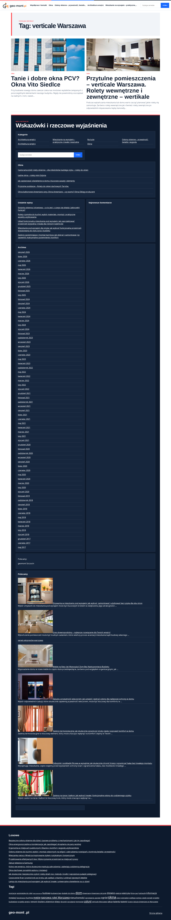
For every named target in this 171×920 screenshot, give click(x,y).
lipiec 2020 (22, 466)
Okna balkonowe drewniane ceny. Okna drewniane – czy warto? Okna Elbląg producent (56, 191)
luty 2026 (22, 278)
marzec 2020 (23, 483)
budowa (46, 893)
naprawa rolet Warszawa (55, 897)
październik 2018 (25, 500)
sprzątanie (71, 902)
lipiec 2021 (22, 414)
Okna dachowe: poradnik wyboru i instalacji (28, 870)
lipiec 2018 (22, 508)
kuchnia (29, 897)
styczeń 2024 (23, 329)
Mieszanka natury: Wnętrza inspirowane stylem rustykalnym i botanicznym (42, 855)
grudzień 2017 (24, 539)
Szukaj (165, 5)
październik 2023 (25, 337)
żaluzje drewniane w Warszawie (145, 902)
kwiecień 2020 (24, 479)
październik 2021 (25, 402)
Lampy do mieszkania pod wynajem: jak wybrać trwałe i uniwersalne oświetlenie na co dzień (49, 881)
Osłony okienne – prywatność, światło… (70, 5)
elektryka (126, 893)
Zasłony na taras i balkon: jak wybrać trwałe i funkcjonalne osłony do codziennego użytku (92, 795)
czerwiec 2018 (24, 513)
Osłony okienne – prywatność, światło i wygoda (135, 140)
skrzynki (63, 902)
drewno (111, 893)
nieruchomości (77, 897)
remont (33, 901)
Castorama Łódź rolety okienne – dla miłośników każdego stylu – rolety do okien (53, 170)
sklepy (57, 901)
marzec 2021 (23, 432)
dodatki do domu (68, 893)
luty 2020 (22, 487)
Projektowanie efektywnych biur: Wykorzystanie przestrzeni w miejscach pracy (43, 859)
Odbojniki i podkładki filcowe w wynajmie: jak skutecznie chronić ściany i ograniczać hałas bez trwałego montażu (102, 763)
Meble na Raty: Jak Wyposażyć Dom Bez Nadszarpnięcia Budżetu (81, 666)
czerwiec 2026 (24, 260)
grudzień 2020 (24, 444)
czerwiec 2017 (24, 543)
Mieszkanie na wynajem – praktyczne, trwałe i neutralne (66, 140)
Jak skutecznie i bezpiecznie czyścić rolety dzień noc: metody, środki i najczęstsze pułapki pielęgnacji (52, 874)
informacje (151, 893)
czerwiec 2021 (24, 419)
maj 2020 (22, 474)
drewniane (86, 893)
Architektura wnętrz (96, 5)
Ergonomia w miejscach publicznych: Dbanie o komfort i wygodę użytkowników (44, 848)
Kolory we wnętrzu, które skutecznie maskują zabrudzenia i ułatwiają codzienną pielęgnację (49, 866)
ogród (104, 897)
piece (118, 898)
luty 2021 (22, 436)
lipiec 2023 (22, 350)
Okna (51, 5)
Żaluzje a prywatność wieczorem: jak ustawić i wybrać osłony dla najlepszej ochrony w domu (93, 699)
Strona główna (155, 913)
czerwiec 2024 (24, 308)
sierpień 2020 (24, 461)
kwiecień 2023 (24, 363)
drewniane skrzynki (98, 893)
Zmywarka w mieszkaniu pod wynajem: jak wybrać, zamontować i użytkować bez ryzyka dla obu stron (97, 603)
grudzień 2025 (24, 286)
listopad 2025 (24, 290)
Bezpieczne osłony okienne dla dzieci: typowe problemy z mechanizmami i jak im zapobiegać (49, 840)
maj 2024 (22, 312)
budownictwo (56, 893)
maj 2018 (22, 517)
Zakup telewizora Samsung (21, 863)
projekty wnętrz (24, 902)
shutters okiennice (46, 901)
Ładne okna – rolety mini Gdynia (32, 175)
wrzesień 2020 (24, 457)
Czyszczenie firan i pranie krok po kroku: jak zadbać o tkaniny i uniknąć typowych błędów (48, 877)
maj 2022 (22, 372)
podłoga (132, 898)
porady (150, 898)
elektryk (119, 893)
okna (112, 897)
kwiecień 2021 (24, 427)
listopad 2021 (24, 397)
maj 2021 (22, 423)
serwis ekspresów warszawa (30, 640)
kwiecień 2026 (24, 269)
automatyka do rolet (24, 893)
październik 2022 (25, 367)
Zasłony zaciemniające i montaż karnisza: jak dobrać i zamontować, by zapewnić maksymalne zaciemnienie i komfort (49, 236)
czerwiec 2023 (24, 355)
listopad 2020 (24, 449)
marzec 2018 (23, 526)
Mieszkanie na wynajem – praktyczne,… (121, 5)
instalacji (12, 897)
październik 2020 (25, 453)
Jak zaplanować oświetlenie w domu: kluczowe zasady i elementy (46, 181)
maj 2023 (22, 359)
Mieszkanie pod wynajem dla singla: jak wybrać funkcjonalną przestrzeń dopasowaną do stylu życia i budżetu (49, 229)
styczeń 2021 (23, 440)
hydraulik (142, 893)
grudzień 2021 (24, 393)
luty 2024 (22, 325)
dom (78, 893)
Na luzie (90, 139)
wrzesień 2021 (24, 406)
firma (133, 893)
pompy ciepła (141, 898)
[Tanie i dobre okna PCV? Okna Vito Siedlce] (48, 55)
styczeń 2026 (23, 282)
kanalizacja (21, 898)
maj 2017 (22, 547)
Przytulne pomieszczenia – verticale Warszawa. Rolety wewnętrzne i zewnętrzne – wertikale (121, 87)
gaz (136, 893)
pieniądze (125, 898)
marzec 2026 (23, 273)
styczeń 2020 (23, 491)
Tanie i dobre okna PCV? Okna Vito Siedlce (45, 81)
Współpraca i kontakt (38, 5)
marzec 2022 (23, 380)
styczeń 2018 (23, 534)
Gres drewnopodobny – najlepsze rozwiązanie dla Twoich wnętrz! (81, 632)
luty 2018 (22, 530)
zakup (110, 901)
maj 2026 (22, 265)
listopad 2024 (24, 299)
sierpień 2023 (24, 346)
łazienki (124, 901)
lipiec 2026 (22, 256)
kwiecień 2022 (24, 376)
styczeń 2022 (23, 389)
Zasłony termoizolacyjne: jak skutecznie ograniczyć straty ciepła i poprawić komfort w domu (93, 731)
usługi (88, 901)
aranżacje (12, 893)
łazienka (116, 901)
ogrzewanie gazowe (93, 898)
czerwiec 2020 (24, 470)
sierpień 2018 (24, 504)
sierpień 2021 (24, 410)
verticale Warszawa (99, 902)
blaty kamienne (37, 893)
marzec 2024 (23, 320)
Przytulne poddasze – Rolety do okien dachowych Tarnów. (43, 186)
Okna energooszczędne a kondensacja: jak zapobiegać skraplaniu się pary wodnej (45, 844)
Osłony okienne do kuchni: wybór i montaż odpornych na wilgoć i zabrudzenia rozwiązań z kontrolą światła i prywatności (62, 851)
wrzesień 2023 (24, 342)
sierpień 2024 (24, 303)
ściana (130, 902)
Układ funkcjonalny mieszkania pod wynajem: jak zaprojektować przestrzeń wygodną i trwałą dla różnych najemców (46, 222)
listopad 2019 (24, 496)
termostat (80, 902)
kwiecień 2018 (24, 521)
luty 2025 (22, 295)
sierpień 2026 (24, 252)
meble (36, 897)
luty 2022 (22, 385)
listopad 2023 (24, 333)
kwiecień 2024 (24, 316)
